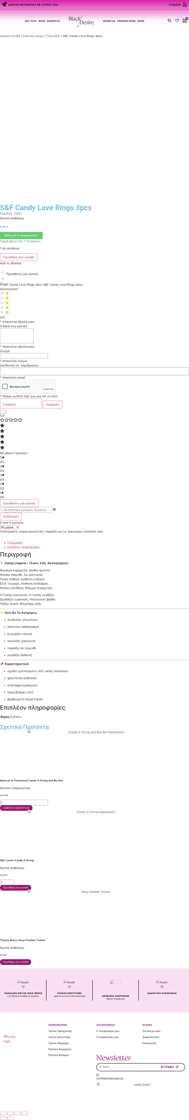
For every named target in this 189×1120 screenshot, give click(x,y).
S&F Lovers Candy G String (17, 860)
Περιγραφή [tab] (15, 543)
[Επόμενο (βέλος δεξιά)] (10, 1118)
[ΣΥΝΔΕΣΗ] (184, 4)
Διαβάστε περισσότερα (16, 808)
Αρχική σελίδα (10, 36)
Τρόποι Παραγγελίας (60, 1031)
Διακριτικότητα (150, 1037)
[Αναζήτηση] (169, 20)
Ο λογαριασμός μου (107, 1031)
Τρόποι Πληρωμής (58, 1043)
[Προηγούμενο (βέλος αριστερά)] (3, 1118)
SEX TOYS (31, 21)
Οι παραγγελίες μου (107, 1037)
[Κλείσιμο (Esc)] (25, 1113)
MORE (141, 21)
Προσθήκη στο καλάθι (18, 257)
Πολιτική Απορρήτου (60, 1049)
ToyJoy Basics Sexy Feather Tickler (22, 940)
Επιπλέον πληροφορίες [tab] (23, 547)
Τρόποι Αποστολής (59, 1037)
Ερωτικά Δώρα (33, 36)
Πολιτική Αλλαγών (58, 1055)
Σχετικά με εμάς (151, 1031)
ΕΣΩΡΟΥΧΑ (53, 21)
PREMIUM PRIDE (126, 21)
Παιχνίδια (53, 36)
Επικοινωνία (149, 1043)
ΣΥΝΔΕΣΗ (175, 4)
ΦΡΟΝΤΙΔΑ (109, 21)
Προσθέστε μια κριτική (19, 503)
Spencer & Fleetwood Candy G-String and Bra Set (31, 780)
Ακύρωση (52, 404)
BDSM (41, 21)
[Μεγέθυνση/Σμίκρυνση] (3, 1113)
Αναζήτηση (10, 516)
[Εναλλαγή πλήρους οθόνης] (10, 1113)
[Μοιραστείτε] (17, 1113)
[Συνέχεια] (3, 411)
